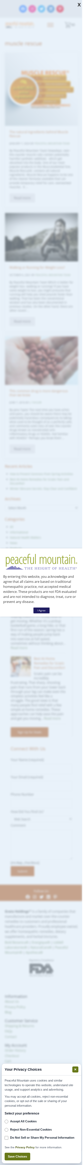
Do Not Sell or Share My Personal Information (42, 1137)
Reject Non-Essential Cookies (31, 1129)
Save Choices (17, 1156)
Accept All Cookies (23, 1121)
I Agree (41, 610)
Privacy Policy (25, 1147)
